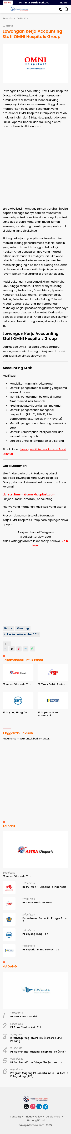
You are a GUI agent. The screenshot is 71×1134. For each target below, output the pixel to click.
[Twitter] (26, 1107)
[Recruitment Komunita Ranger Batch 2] (9, 919)
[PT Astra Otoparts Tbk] (18, 672)
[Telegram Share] (25, 648)
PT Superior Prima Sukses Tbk (48, 714)
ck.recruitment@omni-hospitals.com (29, 494)
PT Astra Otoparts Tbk (17, 684)
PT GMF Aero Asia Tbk (23, 1016)
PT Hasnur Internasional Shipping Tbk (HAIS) (38, 1051)
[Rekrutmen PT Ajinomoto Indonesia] (9, 887)
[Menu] (5, 9)
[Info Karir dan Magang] (19, 9)
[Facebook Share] (5, 648)
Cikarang (23, 628)
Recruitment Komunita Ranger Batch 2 (45, 920)
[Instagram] (33, 1107)
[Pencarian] (66, 9)
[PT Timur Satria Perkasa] (53, 672)
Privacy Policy (33, 1116)
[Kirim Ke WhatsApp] (32, 648)
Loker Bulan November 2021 (21, 634)
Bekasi (8, 628)
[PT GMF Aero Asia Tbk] (35, 990)
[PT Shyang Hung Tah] (18, 700)
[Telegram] (45, 1107)
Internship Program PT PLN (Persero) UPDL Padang (36, 1039)
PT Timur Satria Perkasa (31, 2)
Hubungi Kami (35, 1120)
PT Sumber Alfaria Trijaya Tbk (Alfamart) (36, 1062)
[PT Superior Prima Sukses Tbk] (53, 700)
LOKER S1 (8, 25)
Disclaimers (53, 1116)
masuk (21, 738)
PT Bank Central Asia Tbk (26, 1027)
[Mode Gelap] (61, 9)
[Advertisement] (35, 167)
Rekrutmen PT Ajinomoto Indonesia (44, 886)
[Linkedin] (39, 1107)
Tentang (15, 1116)
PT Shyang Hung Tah (15, 712)
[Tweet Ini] (12, 648)
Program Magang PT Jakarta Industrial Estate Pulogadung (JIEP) (39, 1074)
